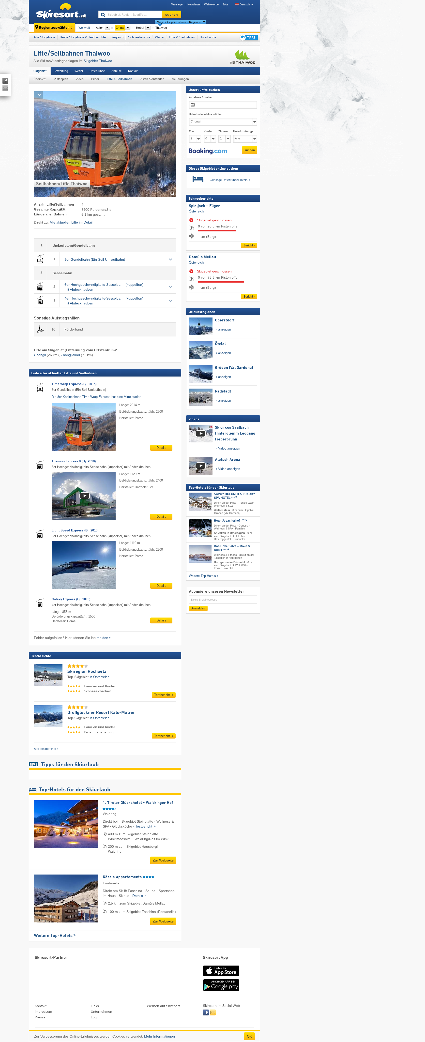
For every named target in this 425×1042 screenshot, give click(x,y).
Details (161, 448)
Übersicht (39, 79)
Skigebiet (39, 71)
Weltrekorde (211, 4)
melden (102, 638)
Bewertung (61, 71)
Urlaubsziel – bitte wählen (205, 114)
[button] (208, 151)
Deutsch (245, 4)
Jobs (225, 4)
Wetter (159, 37)
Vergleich (116, 37)
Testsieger (177, 4)
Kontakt (133, 71)
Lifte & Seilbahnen (182, 37)
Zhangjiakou (70, 355)
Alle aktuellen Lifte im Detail (71, 222)
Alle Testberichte (45, 749)
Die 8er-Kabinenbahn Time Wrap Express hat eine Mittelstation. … (99, 397)
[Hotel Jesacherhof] (200, 528)
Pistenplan (61, 79)
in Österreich (99, 677)
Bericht (248, 245)
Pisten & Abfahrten (152, 79)
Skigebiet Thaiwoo (98, 61)
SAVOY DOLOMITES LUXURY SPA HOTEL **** (234, 495)
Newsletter (193, 4)
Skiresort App (215, 958)
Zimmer (223, 131)
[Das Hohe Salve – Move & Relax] (200, 554)
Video (80, 79)
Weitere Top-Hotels (53, 936)
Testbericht (162, 695)
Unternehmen (101, 1011)
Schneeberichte (139, 37)
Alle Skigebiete (44, 37)
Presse (40, 1017)
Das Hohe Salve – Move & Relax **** (232, 548)
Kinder (208, 131)
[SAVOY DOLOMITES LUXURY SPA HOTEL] (200, 502)
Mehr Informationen (159, 1036)
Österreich (196, 211)
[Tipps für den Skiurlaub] (248, 37)
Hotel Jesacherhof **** (230, 520)
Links (95, 1006)
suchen (249, 150)
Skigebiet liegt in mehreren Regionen (178, 22)
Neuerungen (180, 79)
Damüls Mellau (202, 257)
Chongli (40, 355)
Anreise (116, 71)
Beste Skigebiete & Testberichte (83, 37)
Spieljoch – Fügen (204, 206)
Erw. (192, 131)
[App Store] (221, 977)
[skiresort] (61, 12)
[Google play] (221, 990)
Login (95, 1017)
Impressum (43, 1011)
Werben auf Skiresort (163, 1006)
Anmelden (198, 608)
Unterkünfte (208, 37)
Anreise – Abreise (200, 97)
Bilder (95, 79)
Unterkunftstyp (243, 131)
